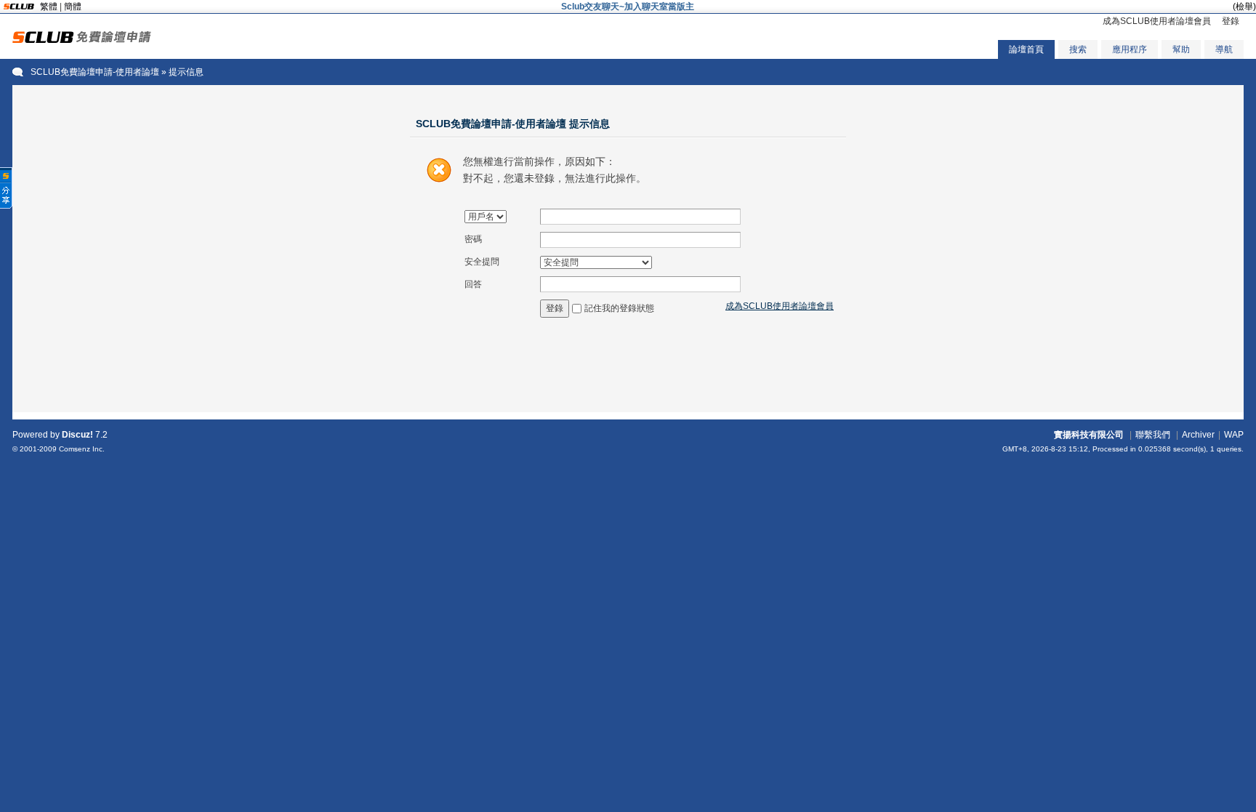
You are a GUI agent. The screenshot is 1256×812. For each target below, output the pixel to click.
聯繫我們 (1152, 435)
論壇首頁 (1026, 49)
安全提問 (481, 262)
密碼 (473, 239)
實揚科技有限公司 (1089, 435)
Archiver (1198, 435)
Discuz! (77, 435)
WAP (1234, 435)
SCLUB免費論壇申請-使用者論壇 (95, 72)
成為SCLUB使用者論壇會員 (1157, 21)
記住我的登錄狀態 (619, 308)
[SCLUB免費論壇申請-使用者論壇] (81, 40)
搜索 (1078, 49)
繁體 (48, 6)
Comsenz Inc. (82, 449)
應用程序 (1129, 49)
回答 (473, 284)
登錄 (1230, 21)
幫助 (1181, 49)
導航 (1224, 49)
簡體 (72, 6)
